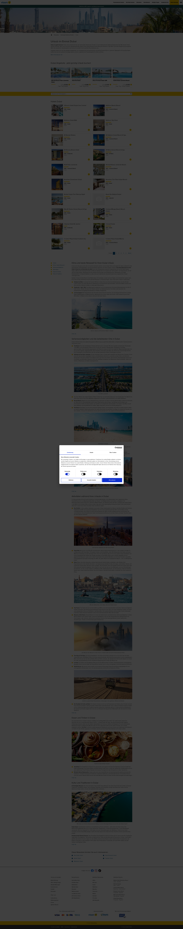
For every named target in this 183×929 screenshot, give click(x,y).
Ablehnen (71, 480)
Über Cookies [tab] (113, 452)
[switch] (83, 474)
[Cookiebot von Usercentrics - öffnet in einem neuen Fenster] (116, 448)
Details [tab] (91, 452)
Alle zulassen (112, 480)
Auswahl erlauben (91, 480)
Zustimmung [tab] (70, 452)
